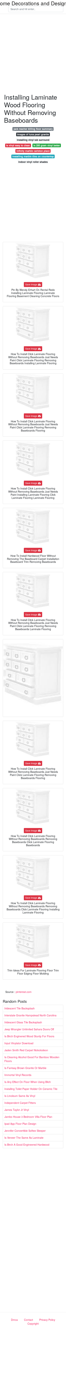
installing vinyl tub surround (33, 140)
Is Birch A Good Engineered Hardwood (26, 1144)
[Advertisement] (33, 54)
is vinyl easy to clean (18, 145)
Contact (28, 1320)
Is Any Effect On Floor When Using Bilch (27, 1082)
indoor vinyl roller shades (33, 162)
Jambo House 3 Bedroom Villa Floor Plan (28, 1117)
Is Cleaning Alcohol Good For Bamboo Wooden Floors (31, 1059)
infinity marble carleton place (33, 151)
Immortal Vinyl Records (17, 1075)
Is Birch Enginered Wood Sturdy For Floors (29, 1036)
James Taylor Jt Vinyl (16, 1110)
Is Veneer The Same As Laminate (23, 1137)
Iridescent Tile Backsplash (19, 1008)
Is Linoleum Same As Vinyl (19, 1096)
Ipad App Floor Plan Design (20, 1123)
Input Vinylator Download (18, 1043)
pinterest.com (24, 992)
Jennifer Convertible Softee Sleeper (25, 1130)
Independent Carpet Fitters (20, 1103)
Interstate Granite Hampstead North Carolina (30, 1015)
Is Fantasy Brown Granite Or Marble (25, 1068)
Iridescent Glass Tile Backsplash (23, 1022)
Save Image (31, 284)
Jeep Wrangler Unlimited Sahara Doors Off (29, 1029)
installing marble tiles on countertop (33, 156)
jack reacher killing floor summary (33, 129)
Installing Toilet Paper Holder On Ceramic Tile (30, 1089)
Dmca (14, 1320)
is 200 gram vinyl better (46, 145)
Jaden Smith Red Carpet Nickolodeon (26, 1050)
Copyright (33, 1323)
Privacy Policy (47, 1320)
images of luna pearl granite (33, 134)
